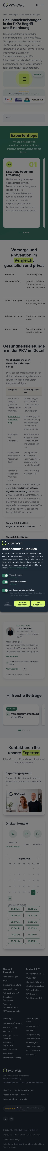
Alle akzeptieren (38, 603)
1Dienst (13, 577)
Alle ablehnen (8, 603)
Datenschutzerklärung (18, 568)
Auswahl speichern (22, 603)
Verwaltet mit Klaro (39, 609)
